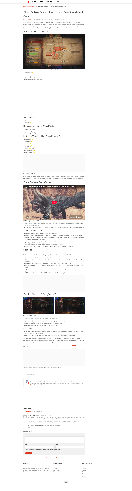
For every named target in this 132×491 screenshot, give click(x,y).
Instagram (84, 470)
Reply (29, 427)
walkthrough (32, 374)
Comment (27, 435)
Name (26, 444)
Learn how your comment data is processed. (51, 457)
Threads (84, 468)
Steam (83, 476)
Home (24, 6)
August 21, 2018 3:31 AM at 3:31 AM (43, 415)
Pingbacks (38, 411)
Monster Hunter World (32, 6)
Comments (29, 411)
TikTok (83, 467)
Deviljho (74, 345)
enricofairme (28, 19)
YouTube (84, 474)
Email (56, 444)
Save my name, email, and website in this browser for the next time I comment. (43, 449)
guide (28, 374)
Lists (57, 1)
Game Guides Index (37, 1)
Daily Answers (50, 1)
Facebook (84, 471)
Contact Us (55, 468)
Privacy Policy (56, 470)
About (54, 467)
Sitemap (54, 471)
